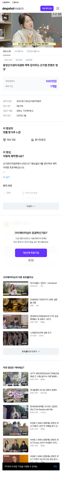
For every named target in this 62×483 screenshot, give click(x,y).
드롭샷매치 (6, 2)
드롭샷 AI (15, 2)
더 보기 (6, 177)
